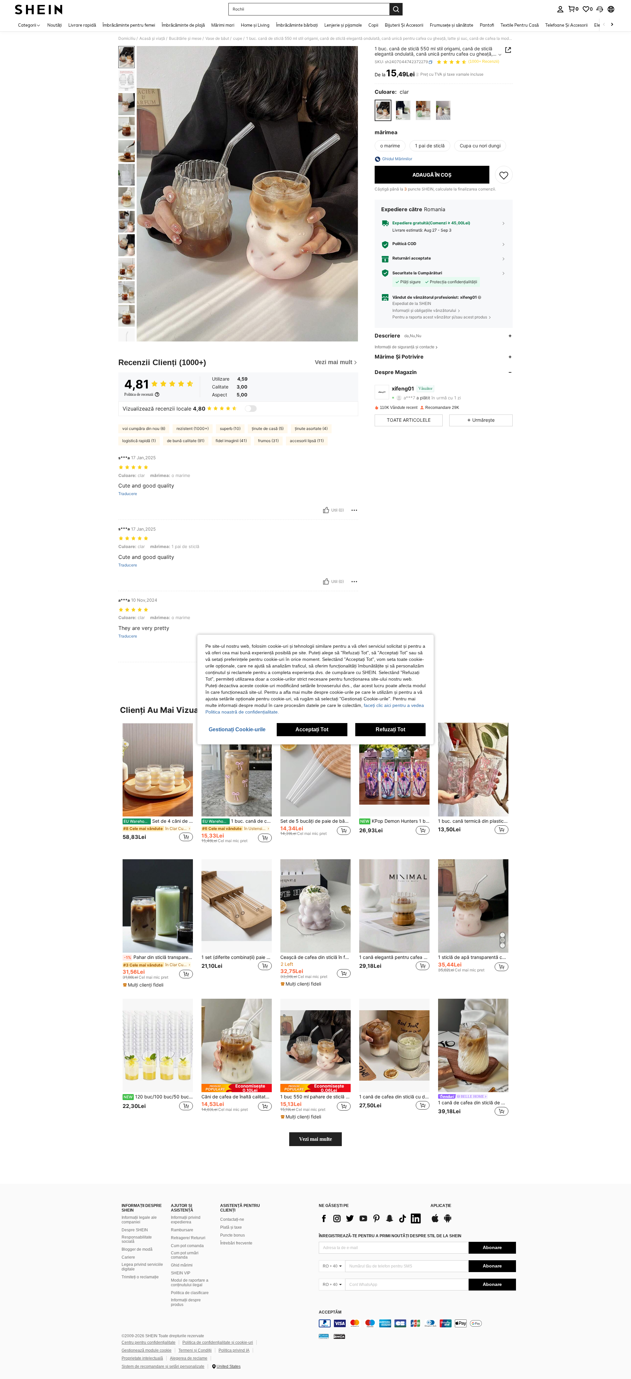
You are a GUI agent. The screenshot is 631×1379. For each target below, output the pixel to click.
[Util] (326, 510)
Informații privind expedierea (185, 1219)
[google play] (447, 1221)
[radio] (383, 110)
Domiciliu (126, 38)
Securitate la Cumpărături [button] (417, 273)
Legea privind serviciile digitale (142, 1266)
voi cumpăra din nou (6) (143, 428)
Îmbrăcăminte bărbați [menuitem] (297, 25)
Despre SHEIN (135, 1230)
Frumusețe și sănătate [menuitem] (451, 25)
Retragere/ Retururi (188, 1238)
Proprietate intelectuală (142, 1358)
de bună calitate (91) (185, 440)
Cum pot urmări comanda (185, 1255)
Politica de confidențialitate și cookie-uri (217, 1342)
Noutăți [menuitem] (54, 25)
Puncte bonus (232, 1235)
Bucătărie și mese (185, 38)
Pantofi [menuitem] (487, 25)
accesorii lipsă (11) (307, 440)
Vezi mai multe (315, 1139)
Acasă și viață (152, 38)
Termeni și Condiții (195, 1350)
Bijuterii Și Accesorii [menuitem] (404, 25)
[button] (600, 9)
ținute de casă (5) (268, 428)
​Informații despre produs (186, 1302)
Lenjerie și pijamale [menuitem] (343, 25)
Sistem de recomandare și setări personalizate (163, 1366)
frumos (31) (268, 440)
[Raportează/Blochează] (354, 510)
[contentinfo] (417, 1323)
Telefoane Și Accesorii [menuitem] (566, 25)
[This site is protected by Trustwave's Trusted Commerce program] (324, 1336)
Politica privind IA (234, 1350)
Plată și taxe (231, 1227)
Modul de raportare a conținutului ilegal (189, 1282)
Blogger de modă (137, 1249)
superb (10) (230, 428)
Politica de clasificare (190, 1293)
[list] (371, 1218)
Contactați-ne (232, 1219)
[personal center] (560, 9)
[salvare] (504, 175)
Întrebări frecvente (236, 1243)
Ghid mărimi (182, 1265)
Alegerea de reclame (188, 1358)
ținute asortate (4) (311, 428)
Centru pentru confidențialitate (148, 1342)
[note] (144, 985)
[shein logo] (38, 9)
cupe (237, 38)
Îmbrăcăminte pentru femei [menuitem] (129, 25)
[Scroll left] (604, 24)
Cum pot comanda (187, 1245)
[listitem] (158, 785)
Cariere (128, 1257)
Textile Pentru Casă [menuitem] (520, 25)
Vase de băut (217, 38)
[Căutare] (396, 9)
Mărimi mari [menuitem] (222, 25)
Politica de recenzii (138, 394)
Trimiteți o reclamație (140, 1277)
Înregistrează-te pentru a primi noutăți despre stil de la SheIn (390, 1236)
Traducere (127, 493)
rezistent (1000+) (192, 428)
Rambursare (182, 1230)
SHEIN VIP (180, 1273)
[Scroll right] (612, 24)
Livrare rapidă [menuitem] (82, 25)
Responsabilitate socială (137, 1239)
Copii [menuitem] (373, 25)
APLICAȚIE (441, 1206)
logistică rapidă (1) (139, 440)
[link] (573, 9)
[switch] (251, 408)
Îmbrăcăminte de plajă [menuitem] (183, 25)
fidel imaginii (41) (231, 440)
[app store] (435, 1221)
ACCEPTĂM (330, 1312)
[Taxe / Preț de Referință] (417, 74)
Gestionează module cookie (147, 1350)
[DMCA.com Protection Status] (339, 1336)
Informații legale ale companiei (139, 1219)
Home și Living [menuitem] (255, 25)
